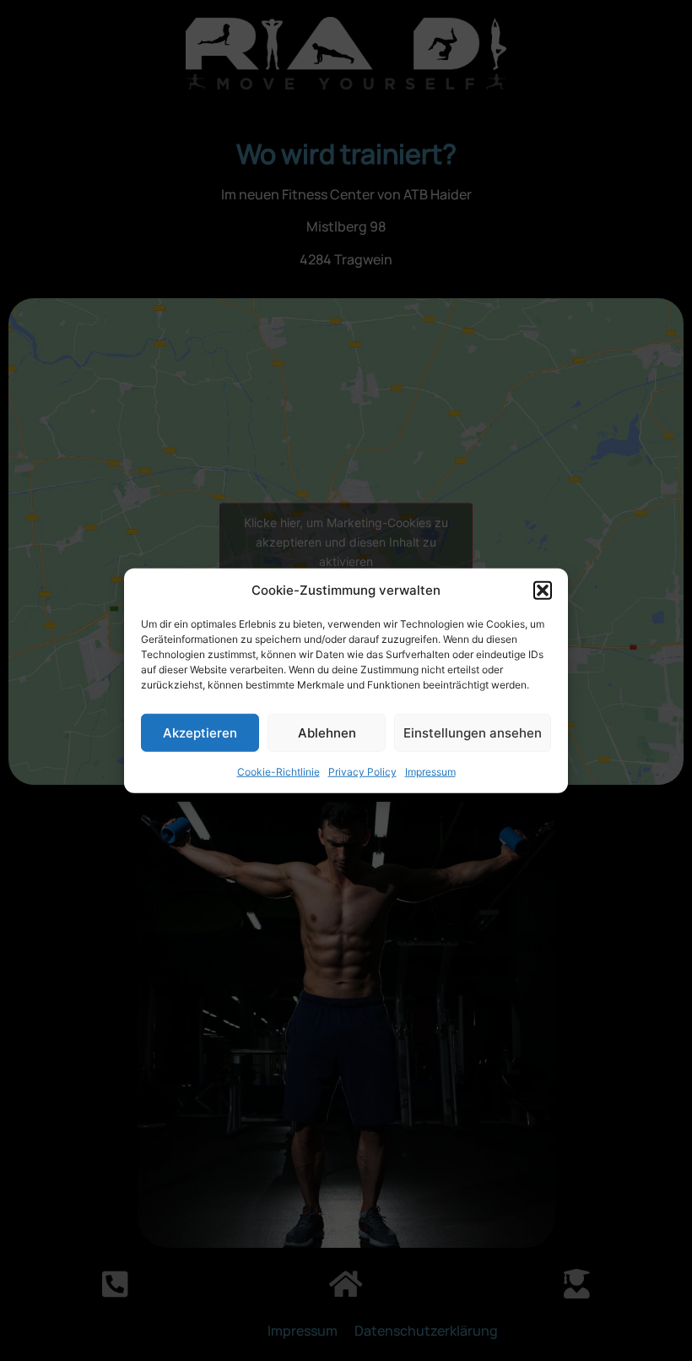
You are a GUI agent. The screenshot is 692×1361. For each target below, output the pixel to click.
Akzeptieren (200, 732)
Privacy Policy (362, 771)
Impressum (430, 771)
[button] (542, 590)
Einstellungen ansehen (472, 732)
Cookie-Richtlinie (278, 771)
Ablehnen (327, 732)
